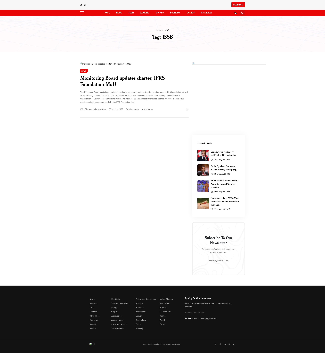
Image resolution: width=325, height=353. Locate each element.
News (119, 13)
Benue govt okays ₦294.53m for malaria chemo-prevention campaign (225, 201)
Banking (144, 13)
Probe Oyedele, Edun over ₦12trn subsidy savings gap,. (224, 168)
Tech (131, 13)
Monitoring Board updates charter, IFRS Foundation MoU (122, 81)
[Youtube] (225, 344)
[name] (82, 4)
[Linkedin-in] (233, 344)
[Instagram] (229, 344)
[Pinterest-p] (220, 344)
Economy (175, 13)
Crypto (160, 13)
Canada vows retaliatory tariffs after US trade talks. (223, 153)
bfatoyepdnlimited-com (95, 109)
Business (238, 5)
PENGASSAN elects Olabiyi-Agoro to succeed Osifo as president (224, 184)
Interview (206, 13)
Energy (191, 13)
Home (107, 13)
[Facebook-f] (216, 344)
